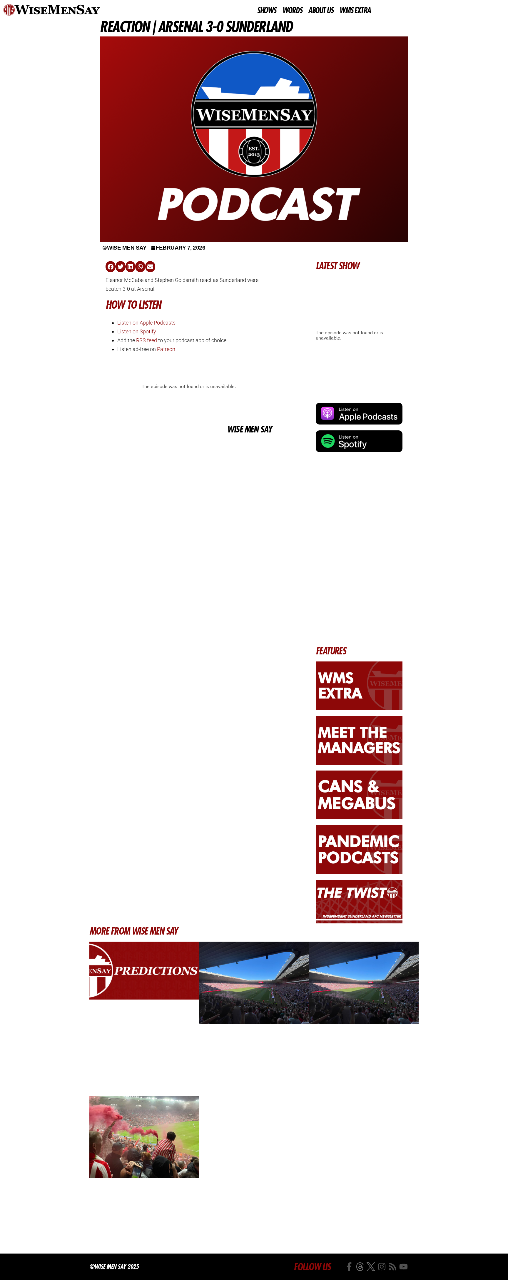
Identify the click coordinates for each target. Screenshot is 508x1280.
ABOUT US (320, 11)
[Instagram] (381, 1266)
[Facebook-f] (349, 1266)
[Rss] (392, 1266)
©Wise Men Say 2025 (113, 1266)
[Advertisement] (189, 479)
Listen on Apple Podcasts (146, 323)
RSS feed (146, 340)
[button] (111, 266)
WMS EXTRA (355, 11)
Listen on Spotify (136, 331)
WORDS (292, 11)
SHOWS (266, 11)
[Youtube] (403, 1266)
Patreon (166, 349)
